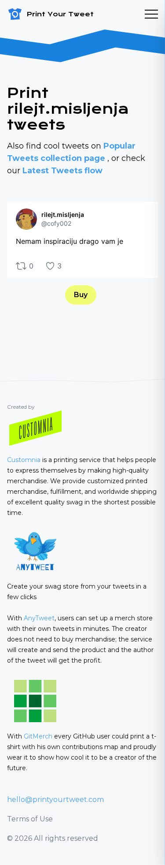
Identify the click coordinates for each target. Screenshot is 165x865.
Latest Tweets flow (62, 170)
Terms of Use (30, 819)
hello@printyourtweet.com (55, 799)
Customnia (23, 460)
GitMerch (38, 736)
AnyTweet (39, 618)
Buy (81, 295)
